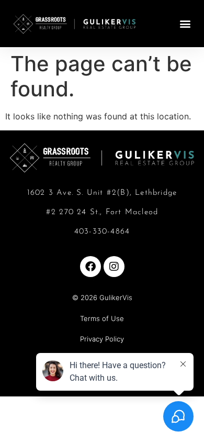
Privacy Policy (102, 339)
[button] (185, 23)
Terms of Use (102, 318)
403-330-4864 (102, 232)
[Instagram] (114, 266)
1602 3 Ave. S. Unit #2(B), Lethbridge (102, 193)
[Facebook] (90, 266)
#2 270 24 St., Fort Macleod (102, 212)
